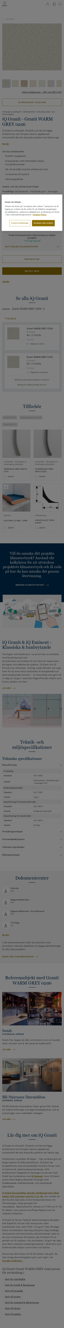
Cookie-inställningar (20, 223)
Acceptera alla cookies (43, 223)
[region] (32, 212)
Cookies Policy (39, 215)
